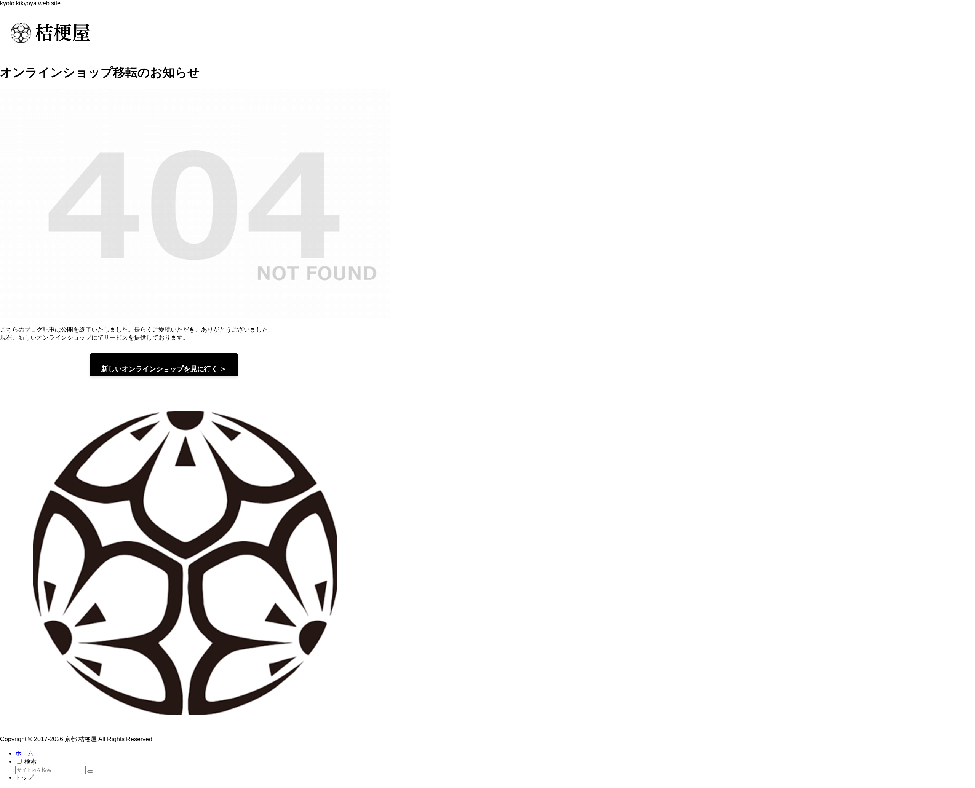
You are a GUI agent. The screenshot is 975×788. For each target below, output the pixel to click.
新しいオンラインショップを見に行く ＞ (164, 369)
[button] (90, 771)
